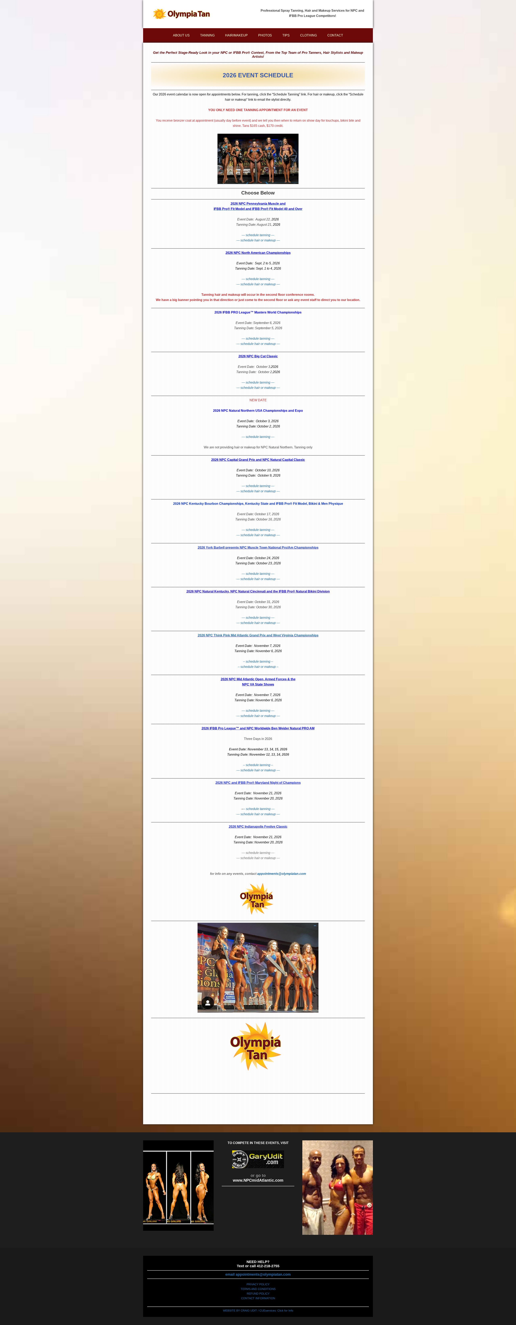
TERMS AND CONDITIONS (258, 1289)
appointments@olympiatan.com (281, 873)
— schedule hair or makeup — (258, 240)
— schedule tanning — (258, 235)
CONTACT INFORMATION (258, 1298)
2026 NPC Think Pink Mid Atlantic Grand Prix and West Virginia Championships (258, 635)
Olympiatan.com (181, 14)
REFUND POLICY (258, 1293)
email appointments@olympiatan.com (258, 1274)
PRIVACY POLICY (258, 1284)
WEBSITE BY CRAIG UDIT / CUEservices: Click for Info (258, 1310)
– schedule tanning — (259, 809)
